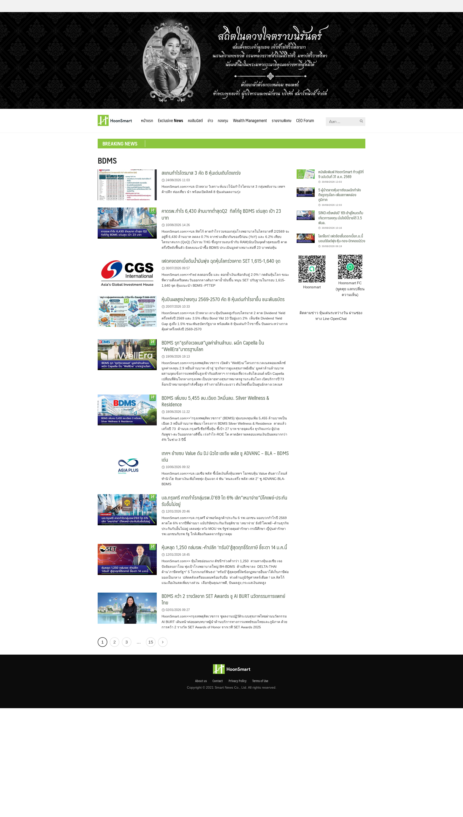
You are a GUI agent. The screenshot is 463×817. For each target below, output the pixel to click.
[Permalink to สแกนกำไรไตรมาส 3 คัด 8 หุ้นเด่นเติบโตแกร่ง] (127, 184)
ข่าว (210, 120)
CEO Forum (305, 120)
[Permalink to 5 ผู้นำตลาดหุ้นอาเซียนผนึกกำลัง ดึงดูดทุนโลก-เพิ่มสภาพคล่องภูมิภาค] (306, 192)
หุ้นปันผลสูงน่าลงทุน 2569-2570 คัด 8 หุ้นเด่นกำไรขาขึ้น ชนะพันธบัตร (223, 299)
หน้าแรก (147, 120)
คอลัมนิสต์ (195, 120)
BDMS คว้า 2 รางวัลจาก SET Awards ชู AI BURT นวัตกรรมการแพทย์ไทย (223, 599)
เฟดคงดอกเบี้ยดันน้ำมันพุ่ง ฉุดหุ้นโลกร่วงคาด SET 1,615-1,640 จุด (221, 260)
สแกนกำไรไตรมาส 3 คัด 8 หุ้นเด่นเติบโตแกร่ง (201, 172)
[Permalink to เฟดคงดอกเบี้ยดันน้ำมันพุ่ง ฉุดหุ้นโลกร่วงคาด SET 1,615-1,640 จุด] (127, 273)
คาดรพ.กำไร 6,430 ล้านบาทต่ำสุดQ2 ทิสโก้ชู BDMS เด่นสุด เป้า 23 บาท (221, 214)
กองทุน (223, 120)
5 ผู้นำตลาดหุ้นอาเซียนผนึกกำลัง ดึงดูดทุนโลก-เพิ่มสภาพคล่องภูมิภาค (339, 195)
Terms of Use (260, 681)
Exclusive (170, 120)
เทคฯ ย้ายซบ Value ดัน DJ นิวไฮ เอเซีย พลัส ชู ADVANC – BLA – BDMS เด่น (225, 456)
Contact (217, 681)
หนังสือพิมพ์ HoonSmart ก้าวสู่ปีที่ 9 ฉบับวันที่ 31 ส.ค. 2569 (341, 174)
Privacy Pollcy (237, 681)
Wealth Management (250, 120)
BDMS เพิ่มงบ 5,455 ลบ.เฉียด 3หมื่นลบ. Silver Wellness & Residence (215, 401)
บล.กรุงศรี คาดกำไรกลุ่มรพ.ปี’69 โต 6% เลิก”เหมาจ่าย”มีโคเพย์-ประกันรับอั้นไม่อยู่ (224, 500)
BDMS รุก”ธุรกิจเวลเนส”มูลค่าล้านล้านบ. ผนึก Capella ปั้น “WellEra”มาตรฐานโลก (213, 345)
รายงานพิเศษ (281, 120)
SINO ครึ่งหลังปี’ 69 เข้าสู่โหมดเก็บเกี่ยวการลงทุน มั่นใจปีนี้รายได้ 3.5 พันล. (340, 217)
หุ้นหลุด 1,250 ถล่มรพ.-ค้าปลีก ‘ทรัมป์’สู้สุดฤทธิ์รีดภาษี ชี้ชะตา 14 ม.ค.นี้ (224, 547)
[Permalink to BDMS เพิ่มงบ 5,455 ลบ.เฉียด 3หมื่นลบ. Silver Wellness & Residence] (127, 410)
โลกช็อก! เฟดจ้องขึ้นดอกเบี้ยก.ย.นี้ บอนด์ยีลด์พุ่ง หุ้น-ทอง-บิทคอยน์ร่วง (341, 238)
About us (201, 681)
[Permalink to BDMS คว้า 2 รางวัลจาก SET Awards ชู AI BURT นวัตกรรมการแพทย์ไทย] (127, 608)
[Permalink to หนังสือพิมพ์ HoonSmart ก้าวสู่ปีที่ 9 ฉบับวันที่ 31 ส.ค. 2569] (306, 174)
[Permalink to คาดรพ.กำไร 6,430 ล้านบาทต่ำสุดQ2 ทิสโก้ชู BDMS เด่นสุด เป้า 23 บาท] (127, 223)
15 (150, 642)
